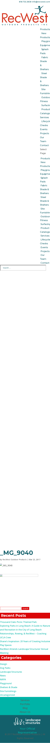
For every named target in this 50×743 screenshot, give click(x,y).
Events (43, 129)
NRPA (3, 679)
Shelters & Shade (8, 687)
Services (44, 117)
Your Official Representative (27, 730)
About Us (25, 711)
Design (3, 664)
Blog (25, 708)
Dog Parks (5, 667)
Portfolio (25, 704)
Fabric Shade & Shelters (44, 189)
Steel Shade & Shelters (44, 201)
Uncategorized (7, 694)
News (3, 675)
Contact (44, 145)
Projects (44, 133)
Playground (6, 683)
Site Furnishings (8, 691)
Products (45, 29)
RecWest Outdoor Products (15, 559)
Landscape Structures (11, 671)
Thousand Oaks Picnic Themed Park (18, 622)
